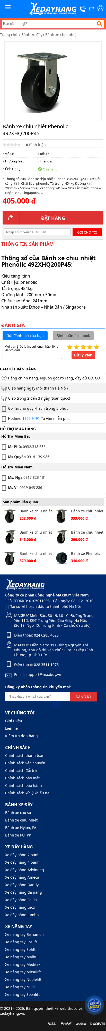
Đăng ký (83, 696)
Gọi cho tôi (87, 232)
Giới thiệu (13, 720)
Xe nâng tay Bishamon (24, 934)
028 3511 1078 (46, 664)
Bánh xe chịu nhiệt (61, 34)
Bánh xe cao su (18, 812)
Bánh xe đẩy (31, 34)
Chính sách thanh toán (25, 755)
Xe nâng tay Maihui (22, 956)
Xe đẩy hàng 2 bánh (22, 854)
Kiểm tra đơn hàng (21, 735)
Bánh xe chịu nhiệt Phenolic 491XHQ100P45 (87, 533)
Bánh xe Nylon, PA (20, 827)
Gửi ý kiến (83, 355)
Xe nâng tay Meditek (22, 964)
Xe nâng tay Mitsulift (23, 971)
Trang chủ (8, 34)
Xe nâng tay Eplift (20, 949)
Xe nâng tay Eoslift (21, 941)
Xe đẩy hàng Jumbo (22, 914)
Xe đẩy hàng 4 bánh (22, 862)
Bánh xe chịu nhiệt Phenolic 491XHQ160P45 (36, 533)
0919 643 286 (25, 487)
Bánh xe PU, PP (18, 835)
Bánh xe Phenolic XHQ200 (86, 554)
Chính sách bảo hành (23, 785)
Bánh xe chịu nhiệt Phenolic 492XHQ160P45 (87, 511)
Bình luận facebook (73, 335)
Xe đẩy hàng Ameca (22, 877)
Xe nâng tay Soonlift (22, 994)
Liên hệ (11, 728)
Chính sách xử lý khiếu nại (27, 792)
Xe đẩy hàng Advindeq (24, 869)
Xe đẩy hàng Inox (20, 907)
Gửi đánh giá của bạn (25, 335)
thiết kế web (56, 1008)
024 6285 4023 (46, 635)
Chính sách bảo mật (22, 777)
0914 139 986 (28, 456)
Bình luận (36, 144)
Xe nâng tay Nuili (20, 986)
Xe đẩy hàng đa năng (23, 892)
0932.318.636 (27, 446)
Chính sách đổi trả (21, 770)
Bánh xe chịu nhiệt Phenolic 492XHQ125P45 (36, 554)
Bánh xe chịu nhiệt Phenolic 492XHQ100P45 (36, 511)
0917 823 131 (27, 477)
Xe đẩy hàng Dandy (22, 884)
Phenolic (45, 161)
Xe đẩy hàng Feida (21, 899)
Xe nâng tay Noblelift (23, 979)
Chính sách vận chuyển (25, 762)
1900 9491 (31, 418)
